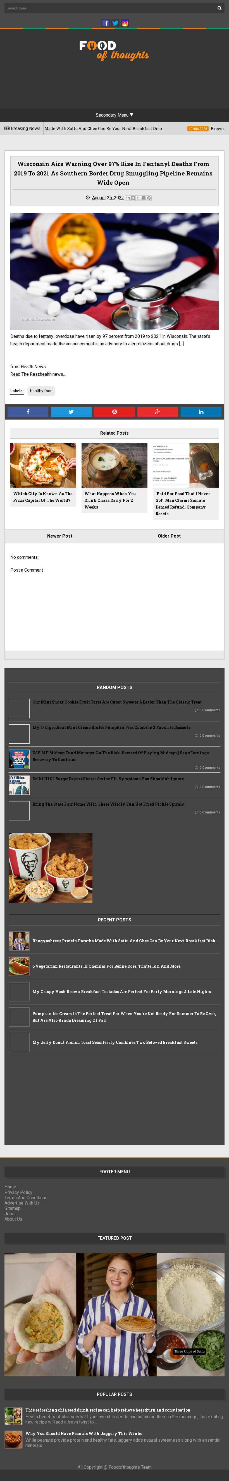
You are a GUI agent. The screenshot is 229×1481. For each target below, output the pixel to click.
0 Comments (209, 710)
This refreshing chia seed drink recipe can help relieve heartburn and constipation (107, 1410)
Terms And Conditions (25, 1197)
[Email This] (127, 198)
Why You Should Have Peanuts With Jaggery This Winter (84, 1433)
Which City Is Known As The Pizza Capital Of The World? (42, 497)
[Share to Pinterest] (149, 198)
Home (10, 1186)
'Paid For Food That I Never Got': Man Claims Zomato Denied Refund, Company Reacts (183, 503)
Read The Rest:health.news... (38, 374)
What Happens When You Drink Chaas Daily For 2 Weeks (110, 500)
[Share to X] (138, 198)
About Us (13, 1219)
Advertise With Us (22, 1203)
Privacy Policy (18, 1192)
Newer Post (59, 536)
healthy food (41, 391)
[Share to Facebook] (143, 198)
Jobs (9, 1213)
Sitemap (12, 1208)
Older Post (169, 536)
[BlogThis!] (133, 198)
